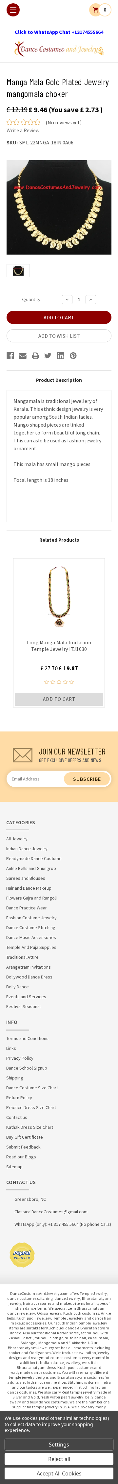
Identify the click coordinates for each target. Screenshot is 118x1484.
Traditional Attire (22, 957)
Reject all (59, 1459)
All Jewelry (17, 839)
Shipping (14, 1078)
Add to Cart (59, 699)
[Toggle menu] (13, 9)
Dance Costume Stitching (30, 927)
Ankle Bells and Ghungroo (31, 868)
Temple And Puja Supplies (31, 947)
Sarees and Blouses (25, 878)
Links (11, 1048)
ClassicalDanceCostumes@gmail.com (51, 1212)
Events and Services (26, 997)
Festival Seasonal (23, 1006)
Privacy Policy (19, 1058)
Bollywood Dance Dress (29, 977)
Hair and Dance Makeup (28, 888)
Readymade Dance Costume (34, 858)
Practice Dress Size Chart (31, 1107)
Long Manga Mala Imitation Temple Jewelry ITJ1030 (59, 645)
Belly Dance (17, 987)
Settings (59, 1444)
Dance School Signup (26, 1068)
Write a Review (23, 130)
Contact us (16, 1117)
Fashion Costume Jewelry (31, 918)
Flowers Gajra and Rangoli (31, 898)
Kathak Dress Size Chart (29, 1127)
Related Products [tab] (59, 540)
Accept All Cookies (59, 1473)
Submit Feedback (23, 1147)
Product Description (59, 380)
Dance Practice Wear (26, 908)
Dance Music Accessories (31, 937)
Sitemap (14, 1167)
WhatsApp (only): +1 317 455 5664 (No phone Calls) (62, 1224)
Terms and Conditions (27, 1038)
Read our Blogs (21, 1157)
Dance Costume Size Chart (32, 1088)
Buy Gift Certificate (24, 1137)
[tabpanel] (59, 632)
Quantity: (31, 299)
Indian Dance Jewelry (27, 849)
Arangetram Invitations (28, 967)
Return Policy (19, 1098)
